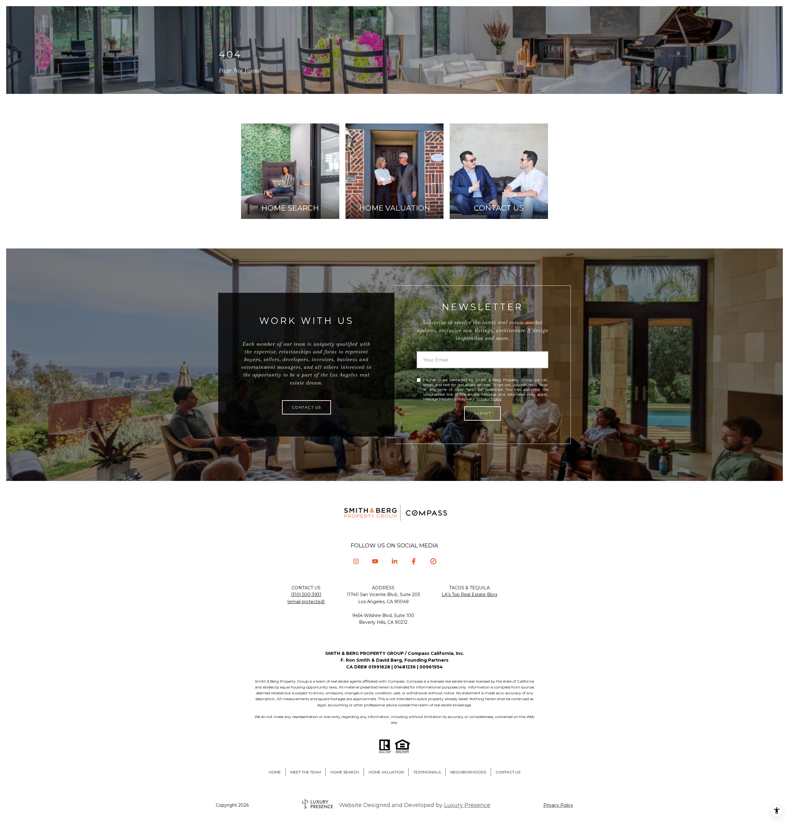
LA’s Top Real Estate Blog (469, 594)
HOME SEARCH (344, 772)
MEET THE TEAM (305, 772)
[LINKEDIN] (395, 561)
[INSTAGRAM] (356, 561)
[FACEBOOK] (414, 561)
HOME (275, 772)
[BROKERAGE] (433, 561)
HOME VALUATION (386, 772)
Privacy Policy (489, 399)
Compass (414, 681)
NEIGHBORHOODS (468, 772)
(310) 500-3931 (306, 594)
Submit (482, 413)
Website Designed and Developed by (414, 805)
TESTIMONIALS (427, 772)
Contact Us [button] (306, 407)
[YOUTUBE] (375, 561)
